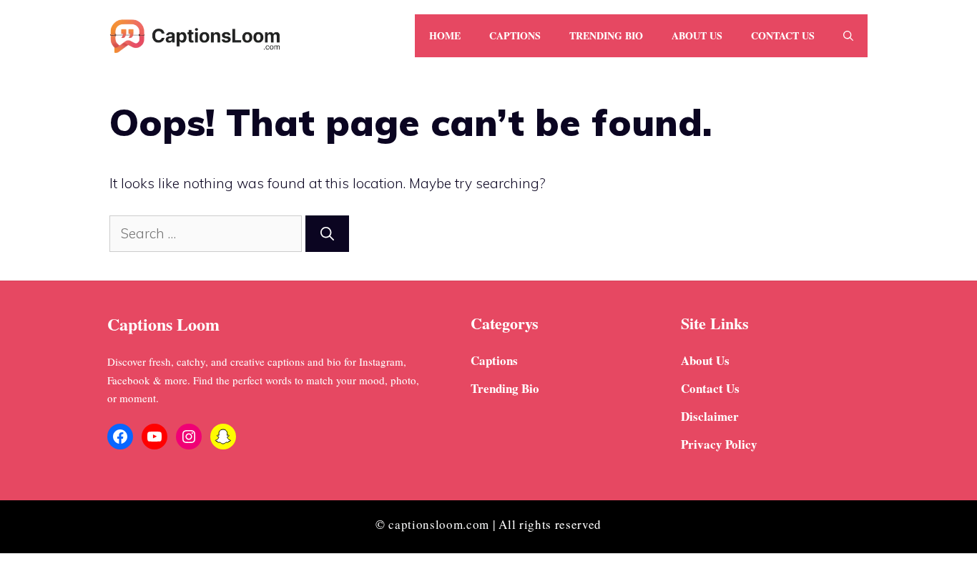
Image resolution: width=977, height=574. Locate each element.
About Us (697, 35)
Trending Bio (606, 35)
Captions (515, 35)
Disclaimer (710, 416)
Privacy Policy (719, 444)
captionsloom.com (438, 524)
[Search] (327, 233)
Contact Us (783, 35)
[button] (848, 35)
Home (445, 35)
